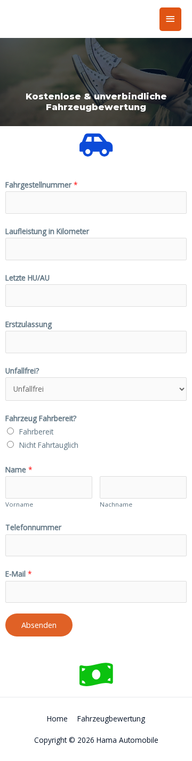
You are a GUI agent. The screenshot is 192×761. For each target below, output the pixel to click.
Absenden (39, 624)
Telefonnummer (33, 527)
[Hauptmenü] (170, 18)
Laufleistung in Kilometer (47, 231)
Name (19, 469)
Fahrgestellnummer (41, 185)
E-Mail (18, 574)
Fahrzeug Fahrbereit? (40, 418)
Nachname (116, 504)
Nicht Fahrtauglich (48, 445)
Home (57, 718)
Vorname (19, 504)
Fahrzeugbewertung (111, 718)
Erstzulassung (28, 324)
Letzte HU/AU (27, 278)
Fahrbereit (36, 431)
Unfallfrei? (22, 371)
